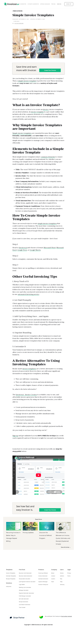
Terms (68, 576)
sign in (59, 4)
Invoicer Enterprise (43, 584)
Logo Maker (22, 584)
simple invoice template (27, 81)
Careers (53, 578)
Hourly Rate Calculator (24, 578)
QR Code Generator (24, 599)
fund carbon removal (66, 616)
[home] (11, 4)
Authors (62, 576)
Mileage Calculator (23, 590)
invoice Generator (21, 4)
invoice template (37, 112)
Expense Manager (43, 581)
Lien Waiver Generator (24, 604)
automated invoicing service (28, 294)
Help (61, 581)
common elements (48, 157)
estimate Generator (33, 4)
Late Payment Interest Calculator (27, 581)
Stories (62, 573)
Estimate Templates (11, 576)
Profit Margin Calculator (25, 596)
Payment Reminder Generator (26, 593)
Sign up (15, 436)
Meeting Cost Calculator (25, 587)
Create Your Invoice (50, 70)
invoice (46, 109)
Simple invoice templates (22, 133)
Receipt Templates (10, 578)
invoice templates (29, 369)
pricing (53, 4)
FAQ (61, 578)
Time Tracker (22, 607)
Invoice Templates (10, 573)
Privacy (69, 573)
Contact (53, 576)
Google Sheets (35, 250)
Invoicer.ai (23, 248)
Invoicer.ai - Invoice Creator (26, 395)
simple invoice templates (47, 223)
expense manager (45, 4)
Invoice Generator (42, 576)
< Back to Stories (17, 11)
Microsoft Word (49, 248)
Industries (8, 586)
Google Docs (22, 250)
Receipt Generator (23, 601)
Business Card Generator (25, 573)
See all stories (66, 547)
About (52, 573)
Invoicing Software (43, 573)
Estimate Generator (43, 578)
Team (52, 581)
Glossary (62, 584)
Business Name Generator (25, 576)
